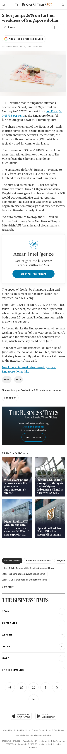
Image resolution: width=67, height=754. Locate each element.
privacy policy (38, 730)
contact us (19, 730)
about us (7, 730)
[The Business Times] (31, 4)
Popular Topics (12, 560)
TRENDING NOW (14, 453)
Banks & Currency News (38, 560)
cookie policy (22, 735)
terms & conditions (55, 730)
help (28, 730)
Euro (18, 379)
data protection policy (41, 735)
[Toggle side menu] (3, 4)
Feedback (10, 397)
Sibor (7, 379)
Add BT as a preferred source (26, 38)
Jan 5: (6, 367)
